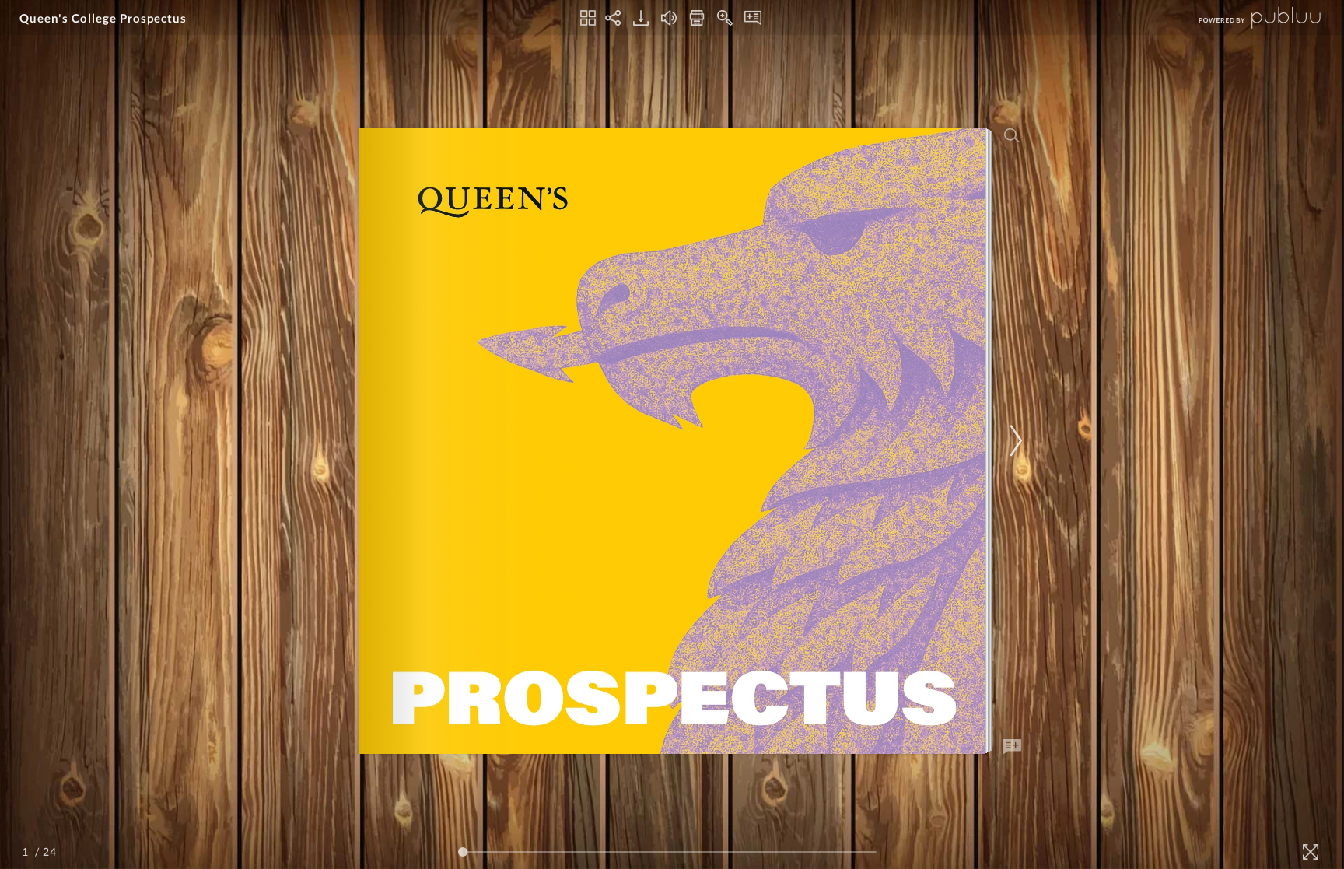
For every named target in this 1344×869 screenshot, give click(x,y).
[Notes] (753, 18)
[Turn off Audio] (669, 18)
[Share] (613, 18)
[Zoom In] (725, 18)
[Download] (641, 18)
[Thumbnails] (588, 18)
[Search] (1012, 135)
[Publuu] (1247, 17)
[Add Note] (1012, 747)
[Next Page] (1013, 441)
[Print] (697, 18)
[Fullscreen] (1310, 852)
